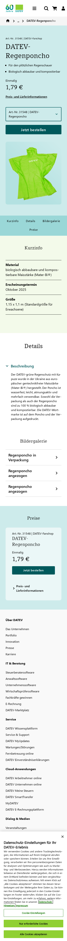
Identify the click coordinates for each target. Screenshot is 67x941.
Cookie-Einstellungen (33, 912)
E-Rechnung (13, 704)
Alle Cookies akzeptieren (33, 934)
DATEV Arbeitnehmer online (24, 778)
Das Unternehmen (17, 629)
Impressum (22, 905)
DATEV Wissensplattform (22, 728)
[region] (33, 886)
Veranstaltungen (16, 828)
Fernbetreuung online (20, 753)
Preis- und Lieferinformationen (26, 96)
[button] (33, 114)
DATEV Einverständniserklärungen (27, 760)
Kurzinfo (12, 221)
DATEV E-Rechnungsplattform (25, 809)
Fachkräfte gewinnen (19, 697)
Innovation (12, 641)
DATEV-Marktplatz (17, 710)
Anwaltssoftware (16, 679)
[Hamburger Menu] (35, 8)
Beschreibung (22, 365)
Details (30, 221)
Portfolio (11, 635)
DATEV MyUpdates (18, 741)
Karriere (11, 654)
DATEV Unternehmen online (24, 784)
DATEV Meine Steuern (20, 790)
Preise (33, 229)
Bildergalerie (51, 221)
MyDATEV (12, 803)
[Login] (63, 8)
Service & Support (17, 735)
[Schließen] (62, 837)
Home (8, 20)
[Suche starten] (46, 8)
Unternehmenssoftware (21, 685)
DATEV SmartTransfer (19, 797)
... (18, 21)
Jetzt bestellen (33, 129)
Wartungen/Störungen (20, 747)
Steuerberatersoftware (20, 672)
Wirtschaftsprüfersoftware (22, 691)
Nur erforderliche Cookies (33, 923)
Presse (10, 648)
